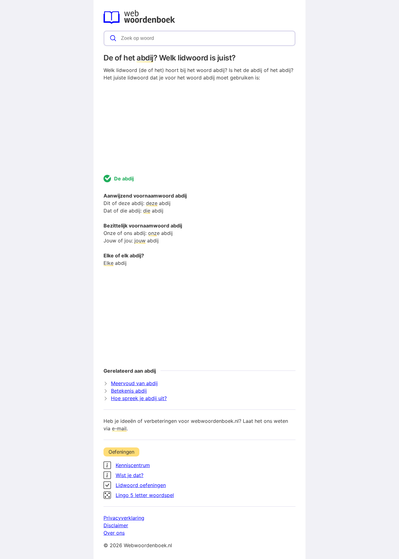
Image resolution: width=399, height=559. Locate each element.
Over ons (114, 533)
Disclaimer (115, 525)
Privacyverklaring (123, 518)
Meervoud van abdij (134, 383)
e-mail (119, 428)
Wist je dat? (129, 475)
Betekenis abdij (129, 391)
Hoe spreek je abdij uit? (139, 398)
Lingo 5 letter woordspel (145, 495)
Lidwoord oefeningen (141, 485)
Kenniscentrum (133, 465)
